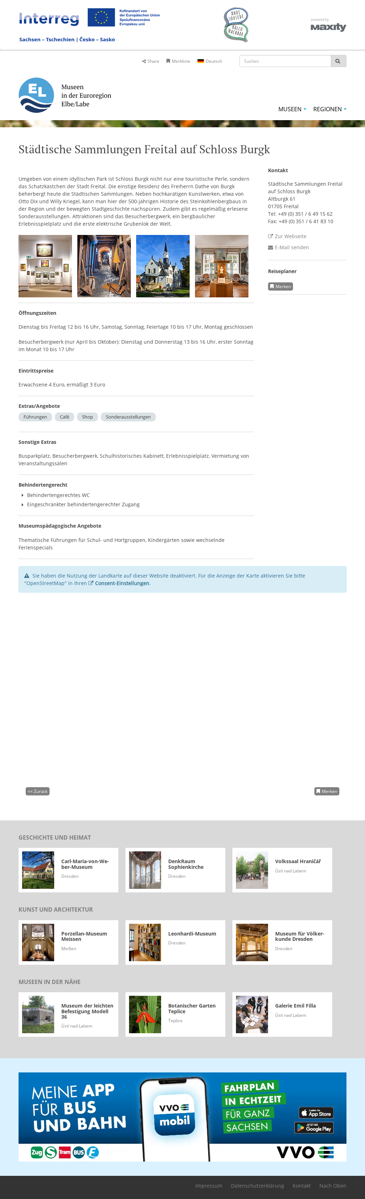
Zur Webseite (291, 236)
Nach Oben (332, 1185)
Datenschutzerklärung (257, 1185)
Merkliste (181, 61)
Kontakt (302, 1185)
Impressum (208, 1185)
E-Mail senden (292, 247)
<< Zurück (37, 791)
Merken (283, 286)
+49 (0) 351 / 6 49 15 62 (305, 213)
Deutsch (214, 61)
